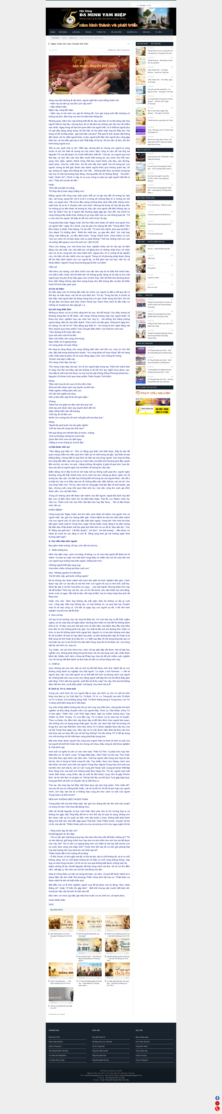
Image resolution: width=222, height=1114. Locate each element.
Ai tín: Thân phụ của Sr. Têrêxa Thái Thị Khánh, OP (160, 131)
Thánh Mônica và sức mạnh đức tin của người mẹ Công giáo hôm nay (160, 52)
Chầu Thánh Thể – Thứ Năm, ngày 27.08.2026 (160, 81)
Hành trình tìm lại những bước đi (159, 224)
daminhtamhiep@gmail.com (94, 1075)
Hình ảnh (149, 295)
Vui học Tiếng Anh (142, 1060)
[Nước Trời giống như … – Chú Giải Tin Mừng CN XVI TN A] (61, 970)
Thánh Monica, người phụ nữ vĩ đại (160, 120)
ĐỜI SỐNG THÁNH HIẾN (146, 198)
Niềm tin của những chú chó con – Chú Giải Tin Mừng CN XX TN (118, 935)
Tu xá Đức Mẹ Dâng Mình (57, 1055)
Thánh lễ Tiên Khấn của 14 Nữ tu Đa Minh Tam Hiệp (160, 325)
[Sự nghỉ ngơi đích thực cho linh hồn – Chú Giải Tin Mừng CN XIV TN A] (117, 970)
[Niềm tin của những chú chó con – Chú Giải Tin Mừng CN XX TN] (117, 923)
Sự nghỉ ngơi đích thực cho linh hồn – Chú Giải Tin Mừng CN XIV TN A (118, 983)
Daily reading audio (142, 1037)
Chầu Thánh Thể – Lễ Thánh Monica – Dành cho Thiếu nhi (158, 71)
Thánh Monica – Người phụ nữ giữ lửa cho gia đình (160, 61)
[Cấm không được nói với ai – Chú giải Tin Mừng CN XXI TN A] (61, 923)
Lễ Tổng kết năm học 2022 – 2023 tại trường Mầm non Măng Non (159, 361)
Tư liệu (158, 32)
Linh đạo (76, 32)
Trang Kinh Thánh (142, 1046)
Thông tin (101, 32)
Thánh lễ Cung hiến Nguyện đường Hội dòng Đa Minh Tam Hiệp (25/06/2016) (160, 335)
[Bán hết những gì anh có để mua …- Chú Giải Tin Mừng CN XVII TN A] (117, 946)
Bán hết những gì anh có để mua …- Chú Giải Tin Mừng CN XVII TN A (118, 958)
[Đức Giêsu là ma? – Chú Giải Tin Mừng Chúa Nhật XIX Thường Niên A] (89, 946)
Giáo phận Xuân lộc (98, 1037)
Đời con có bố (152, 287)
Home (52, 32)
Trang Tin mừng (141, 1055)
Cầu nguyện (116, 32)
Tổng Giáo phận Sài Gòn (100, 1060)
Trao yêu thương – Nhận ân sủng (159, 205)
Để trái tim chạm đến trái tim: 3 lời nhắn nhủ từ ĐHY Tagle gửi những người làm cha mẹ (160, 141)
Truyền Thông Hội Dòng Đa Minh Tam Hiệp (114, 1080)
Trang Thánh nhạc (142, 1051)
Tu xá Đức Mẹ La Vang (56, 1060)
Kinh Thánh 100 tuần (143, 1042)
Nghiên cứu (132, 32)
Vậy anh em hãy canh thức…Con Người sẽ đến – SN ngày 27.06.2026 (160, 90)
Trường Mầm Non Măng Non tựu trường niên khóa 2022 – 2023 (159, 371)
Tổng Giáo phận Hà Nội (100, 1051)
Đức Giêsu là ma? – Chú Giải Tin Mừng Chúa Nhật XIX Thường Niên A (90, 958)
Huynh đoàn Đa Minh (56, 1042)
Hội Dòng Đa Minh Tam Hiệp (115, 1078)
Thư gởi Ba (151, 268)
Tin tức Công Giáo (98, 1046)
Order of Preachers (55, 1046)
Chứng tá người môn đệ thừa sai (159, 214)
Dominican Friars (54, 1037)
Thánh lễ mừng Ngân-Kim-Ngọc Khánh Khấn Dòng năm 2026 (159, 315)
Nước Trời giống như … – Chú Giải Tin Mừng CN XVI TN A (60, 982)
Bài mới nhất (142, 44)
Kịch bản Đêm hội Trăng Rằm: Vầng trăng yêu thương (160, 158)
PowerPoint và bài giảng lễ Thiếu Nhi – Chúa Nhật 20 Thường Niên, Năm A (160, 190)
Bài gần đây (156, 44)
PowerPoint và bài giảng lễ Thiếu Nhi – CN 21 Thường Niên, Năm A (160, 167)
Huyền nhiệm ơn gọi (156, 242)
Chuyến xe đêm (153, 278)
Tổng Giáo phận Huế (99, 1055)
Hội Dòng (63, 32)
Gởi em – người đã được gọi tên (159, 249)
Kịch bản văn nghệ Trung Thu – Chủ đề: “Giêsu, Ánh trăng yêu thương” (159, 178)
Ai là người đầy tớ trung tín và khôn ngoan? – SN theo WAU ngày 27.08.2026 (160, 101)
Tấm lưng (151, 258)
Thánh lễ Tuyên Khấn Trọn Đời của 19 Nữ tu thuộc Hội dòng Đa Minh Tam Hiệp (160, 304)
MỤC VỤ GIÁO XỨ (143, 150)
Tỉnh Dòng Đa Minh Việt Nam (58, 1051)
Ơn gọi (88, 32)
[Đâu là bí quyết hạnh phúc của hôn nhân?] (89, 923)
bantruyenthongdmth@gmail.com (131, 1075)
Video (139, 295)
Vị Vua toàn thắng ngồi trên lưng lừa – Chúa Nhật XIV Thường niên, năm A (90, 983)
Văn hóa (146, 32)
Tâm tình (141, 242)
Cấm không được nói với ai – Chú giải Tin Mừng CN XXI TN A (61, 936)
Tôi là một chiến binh (155, 234)
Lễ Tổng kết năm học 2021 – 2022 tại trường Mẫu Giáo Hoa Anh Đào (160, 380)
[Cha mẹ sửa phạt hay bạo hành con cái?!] (61, 995)
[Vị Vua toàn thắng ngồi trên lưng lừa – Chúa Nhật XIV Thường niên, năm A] (89, 970)
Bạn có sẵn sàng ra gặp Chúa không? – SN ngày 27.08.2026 (158, 112)
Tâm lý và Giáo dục (123, 50)
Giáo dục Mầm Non (145, 343)
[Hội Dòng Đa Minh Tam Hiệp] (111, 18)
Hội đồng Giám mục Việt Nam (102, 1042)
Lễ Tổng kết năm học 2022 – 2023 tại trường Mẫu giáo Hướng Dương (160, 351)
